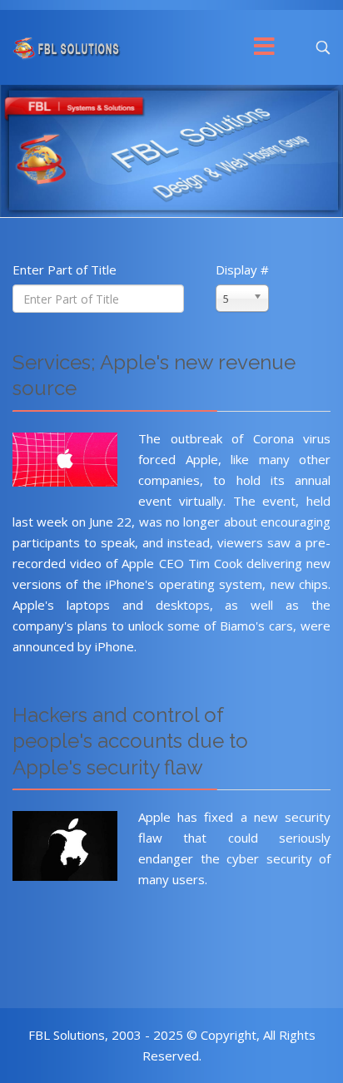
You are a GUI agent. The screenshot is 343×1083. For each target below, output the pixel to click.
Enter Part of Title (66, 269)
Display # (242, 269)
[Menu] (264, 47)
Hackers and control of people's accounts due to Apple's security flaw (130, 741)
